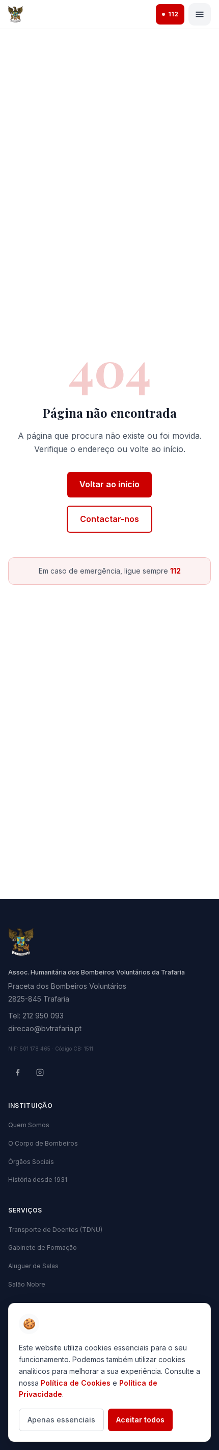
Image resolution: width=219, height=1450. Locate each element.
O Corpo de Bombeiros (43, 1143)
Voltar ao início (109, 484)
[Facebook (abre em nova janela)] (17, 1072)
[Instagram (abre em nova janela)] (40, 1072)
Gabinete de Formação (42, 1247)
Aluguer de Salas (33, 1266)
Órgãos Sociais (31, 1162)
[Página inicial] (15, 14)
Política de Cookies (76, 1382)
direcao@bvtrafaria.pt (44, 1028)
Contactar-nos (109, 519)
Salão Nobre (26, 1284)
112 (173, 14)
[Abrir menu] (199, 14)
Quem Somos (28, 1125)
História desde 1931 (37, 1179)
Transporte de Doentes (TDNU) (55, 1229)
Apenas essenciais (61, 1419)
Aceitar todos (140, 1419)
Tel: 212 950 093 (36, 1015)
